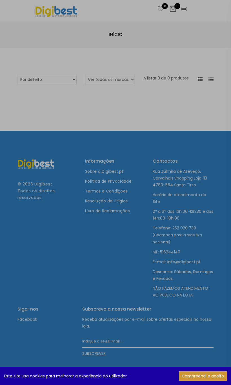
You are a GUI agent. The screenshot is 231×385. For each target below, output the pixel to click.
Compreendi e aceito (203, 376)
